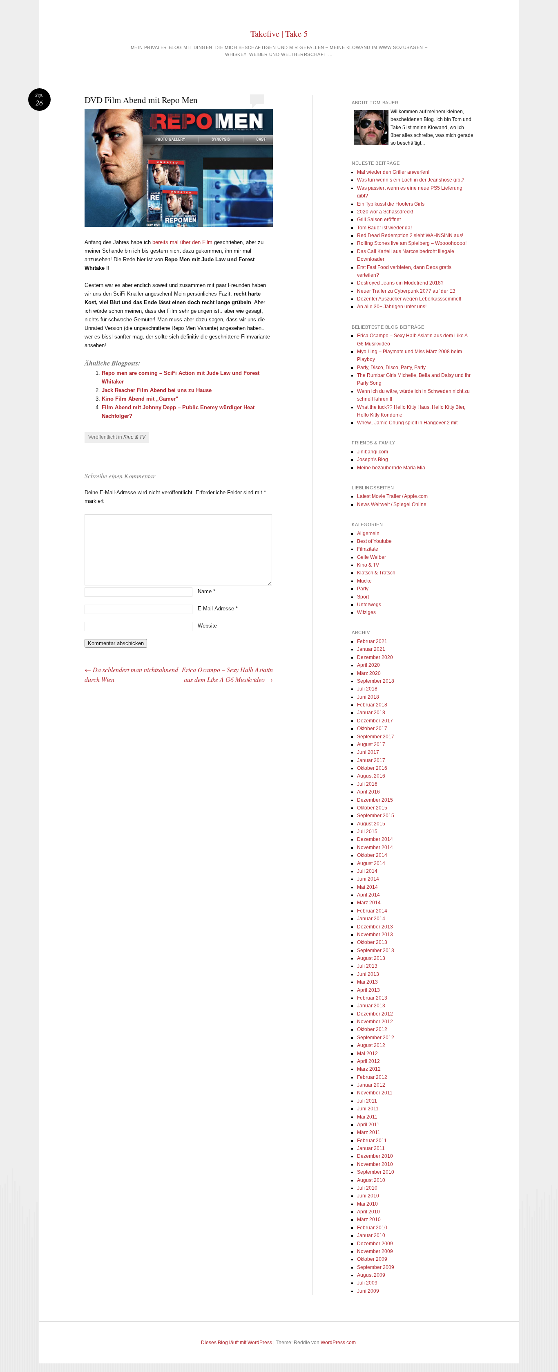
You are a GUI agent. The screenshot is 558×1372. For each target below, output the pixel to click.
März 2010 (369, 1219)
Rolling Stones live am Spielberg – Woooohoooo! (411, 243)
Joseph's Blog (372, 459)
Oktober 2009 (372, 1259)
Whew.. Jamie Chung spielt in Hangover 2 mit (407, 423)
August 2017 (371, 744)
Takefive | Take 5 (279, 33)
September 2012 (375, 1037)
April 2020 (368, 665)
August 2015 (371, 824)
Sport (363, 597)
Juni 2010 (368, 1196)
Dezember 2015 (375, 800)
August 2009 (371, 1275)
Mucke (364, 581)
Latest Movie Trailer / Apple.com (392, 496)
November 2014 (375, 847)
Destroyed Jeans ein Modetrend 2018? (400, 283)
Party (362, 589)
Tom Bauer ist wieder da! (384, 228)
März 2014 (369, 903)
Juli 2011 (367, 1101)
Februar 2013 (372, 998)
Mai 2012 (367, 1053)
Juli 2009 (367, 1283)
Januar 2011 (371, 1148)
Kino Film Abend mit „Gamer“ (140, 399)
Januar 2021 (371, 649)
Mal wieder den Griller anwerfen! (393, 172)
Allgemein (368, 533)
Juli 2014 (367, 871)
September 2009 (375, 1267)
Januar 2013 (371, 1006)
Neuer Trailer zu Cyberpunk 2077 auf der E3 (406, 291)
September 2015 (375, 815)
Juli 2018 (367, 689)
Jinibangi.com (372, 452)
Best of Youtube (374, 541)
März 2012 (369, 1069)
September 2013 (375, 950)
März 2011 (368, 1132)
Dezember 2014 (375, 839)
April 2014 (368, 895)
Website (207, 626)
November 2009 (375, 1251)
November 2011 (375, 1093)
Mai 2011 (367, 1117)
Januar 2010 (371, 1235)
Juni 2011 (368, 1109)
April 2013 (368, 990)
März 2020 (369, 673)
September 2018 (375, 681)
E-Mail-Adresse (218, 608)
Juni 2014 (368, 879)
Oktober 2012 (372, 1029)
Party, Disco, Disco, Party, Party (391, 367)
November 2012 (375, 1022)
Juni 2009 (368, 1291)
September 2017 (375, 737)
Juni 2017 (368, 752)
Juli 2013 (367, 966)
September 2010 (375, 1172)
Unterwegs (369, 605)
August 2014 (371, 863)
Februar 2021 (372, 641)
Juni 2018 (368, 697)
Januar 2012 (371, 1085)
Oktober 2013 (372, 942)
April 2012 (368, 1061)
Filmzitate (367, 549)
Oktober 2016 (372, 768)
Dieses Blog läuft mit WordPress (236, 1342)
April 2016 (368, 792)
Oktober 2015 (372, 808)
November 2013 (375, 934)
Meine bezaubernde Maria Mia (391, 468)
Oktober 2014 (372, 855)
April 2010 (368, 1212)
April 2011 (368, 1125)
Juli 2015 (367, 831)
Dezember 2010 (375, 1156)
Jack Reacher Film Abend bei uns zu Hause (157, 390)
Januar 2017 (371, 760)
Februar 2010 (372, 1228)
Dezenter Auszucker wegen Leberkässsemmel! (409, 299)
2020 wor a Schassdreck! (385, 212)
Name (206, 591)
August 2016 (371, 776)
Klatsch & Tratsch (376, 573)
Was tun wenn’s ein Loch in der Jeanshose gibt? (410, 180)
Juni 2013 (368, 974)
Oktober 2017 (372, 728)
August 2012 (371, 1045)
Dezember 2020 (375, 657)
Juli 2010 (367, 1188)
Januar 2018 (371, 712)
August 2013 (371, 958)
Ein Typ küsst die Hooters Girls (390, 204)
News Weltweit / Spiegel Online (391, 504)
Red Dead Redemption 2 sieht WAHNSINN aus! (410, 235)
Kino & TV (134, 437)
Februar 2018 (372, 705)
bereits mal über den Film (182, 242)
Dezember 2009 (375, 1243)
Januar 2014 (371, 918)
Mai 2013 (367, 982)
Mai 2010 (367, 1204)
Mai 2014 (367, 887)
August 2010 (371, 1180)
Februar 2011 (372, 1140)
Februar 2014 (372, 911)
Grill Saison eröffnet (379, 219)
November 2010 (375, 1164)
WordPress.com (338, 1342)
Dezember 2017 (375, 721)
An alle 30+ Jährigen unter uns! (391, 306)
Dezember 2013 (375, 927)
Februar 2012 (372, 1077)
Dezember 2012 (375, 1014)
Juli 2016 (367, 784)
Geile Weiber (371, 557)
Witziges (366, 612)
